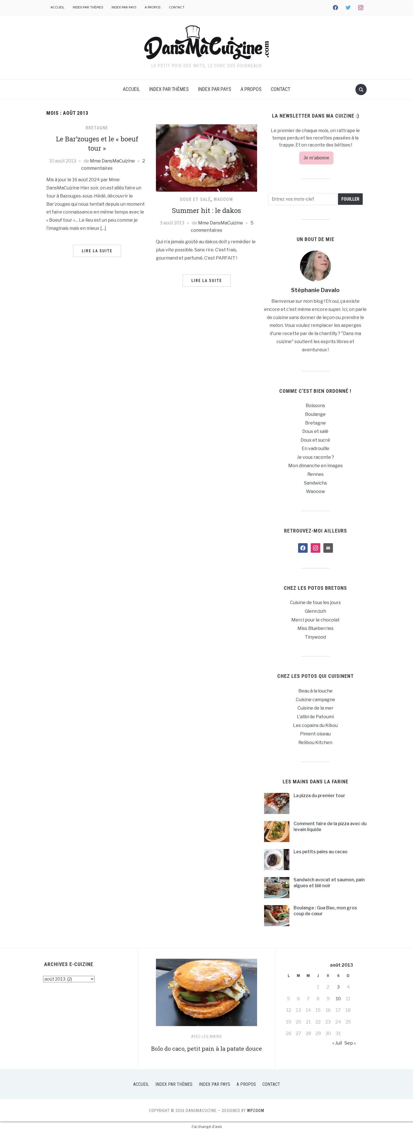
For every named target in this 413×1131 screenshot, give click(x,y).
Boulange (315, 414)
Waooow (223, 199)
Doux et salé (195, 199)
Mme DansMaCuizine (112, 161)
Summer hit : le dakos (206, 210)
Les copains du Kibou (315, 725)
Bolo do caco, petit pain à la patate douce (206, 1048)
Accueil (57, 7)
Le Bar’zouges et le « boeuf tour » (97, 143)
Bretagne (97, 127)
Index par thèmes (88, 7)
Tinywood (315, 637)
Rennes (315, 474)
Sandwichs (315, 483)
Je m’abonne (316, 157)
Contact (177, 7)
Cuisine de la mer (315, 708)
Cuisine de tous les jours (315, 602)
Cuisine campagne (315, 699)
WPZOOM (255, 1110)
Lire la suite (97, 251)
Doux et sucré (315, 440)
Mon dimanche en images (315, 465)
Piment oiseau (315, 734)
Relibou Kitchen (315, 742)
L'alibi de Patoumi (315, 716)
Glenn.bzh (315, 611)
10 (338, 998)
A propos (152, 7)
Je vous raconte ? (315, 457)
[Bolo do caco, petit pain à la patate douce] (206, 994)
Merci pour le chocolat (315, 620)
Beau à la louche (315, 691)
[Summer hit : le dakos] (206, 157)
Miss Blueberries (315, 628)
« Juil (337, 1043)
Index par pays (124, 7)
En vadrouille (315, 448)
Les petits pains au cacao (321, 851)
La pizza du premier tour (319, 795)
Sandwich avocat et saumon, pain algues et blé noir (329, 882)
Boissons (315, 405)
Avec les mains (206, 1036)
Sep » (350, 1043)
